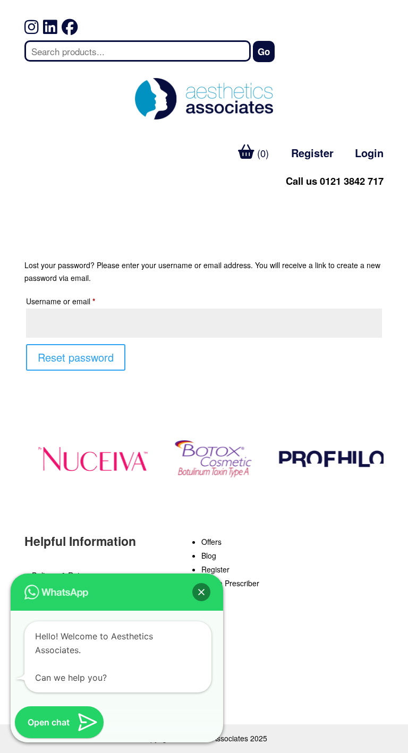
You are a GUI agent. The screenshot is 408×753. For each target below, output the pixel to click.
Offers (211, 541)
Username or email (75, 300)
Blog (208, 555)
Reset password (76, 357)
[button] (201, 592)
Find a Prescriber (230, 583)
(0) (261, 153)
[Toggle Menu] (38, 203)
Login (369, 152)
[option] (90, 459)
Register (312, 152)
